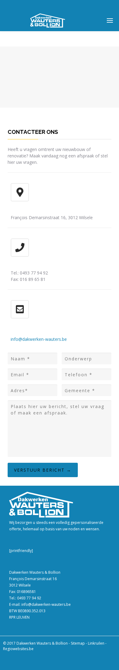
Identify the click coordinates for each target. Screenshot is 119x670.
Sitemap (78, 643)
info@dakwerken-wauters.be (39, 339)
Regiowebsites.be (18, 648)
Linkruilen (96, 643)
